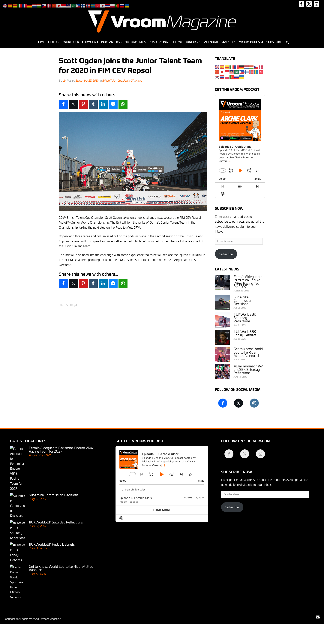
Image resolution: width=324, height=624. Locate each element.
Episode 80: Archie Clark (135, 498)
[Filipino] (241, 71)
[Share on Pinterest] (83, 104)
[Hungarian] (251, 66)
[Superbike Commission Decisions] (222, 302)
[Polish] (227, 76)
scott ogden (73, 305)
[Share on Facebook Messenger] (113, 104)
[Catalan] (227, 66)
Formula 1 (90, 42)
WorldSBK (71, 42)
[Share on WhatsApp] (123, 104)
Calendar (210, 42)
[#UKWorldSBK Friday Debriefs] (222, 337)
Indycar (107, 42)
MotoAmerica (135, 42)
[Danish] (261, 66)
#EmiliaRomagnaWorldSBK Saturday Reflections (248, 369)
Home (41, 42)
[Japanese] (222, 71)
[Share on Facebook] (63, 104)
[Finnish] (246, 71)
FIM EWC (177, 42)
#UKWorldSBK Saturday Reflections (245, 317)
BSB (119, 42)
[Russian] (236, 76)
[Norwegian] (251, 71)
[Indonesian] (227, 71)
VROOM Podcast (251, 42)
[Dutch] (246, 66)
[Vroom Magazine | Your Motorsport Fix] (162, 22)
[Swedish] (256, 71)
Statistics (228, 42)
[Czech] (256, 66)
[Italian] (232, 66)
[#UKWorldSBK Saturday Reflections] (222, 319)
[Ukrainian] (241, 76)
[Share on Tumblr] (93, 104)
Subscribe (274, 42)
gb (64, 80)
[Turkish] (261, 71)
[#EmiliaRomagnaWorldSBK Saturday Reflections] (222, 371)
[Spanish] (222, 66)
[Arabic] (236, 71)
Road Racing (158, 42)
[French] (236, 66)
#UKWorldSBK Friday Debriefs (245, 333)
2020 (62, 305)
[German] (241, 66)
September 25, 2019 (87, 80)
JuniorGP (193, 42)
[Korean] (217, 76)
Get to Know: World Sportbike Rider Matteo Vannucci (248, 352)
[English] (217, 66)
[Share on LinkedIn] (103, 104)
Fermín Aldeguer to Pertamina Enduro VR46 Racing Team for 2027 (248, 281)
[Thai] (222, 76)
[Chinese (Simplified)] (217, 71)
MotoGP (54, 42)
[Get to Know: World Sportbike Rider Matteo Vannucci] (222, 354)
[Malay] (232, 71)
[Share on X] (73, 104)
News (138, 80)
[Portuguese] (232, 76)
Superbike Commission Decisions (243, 300)
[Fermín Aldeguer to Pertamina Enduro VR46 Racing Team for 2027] (222, 282)
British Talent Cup (112, 80)
